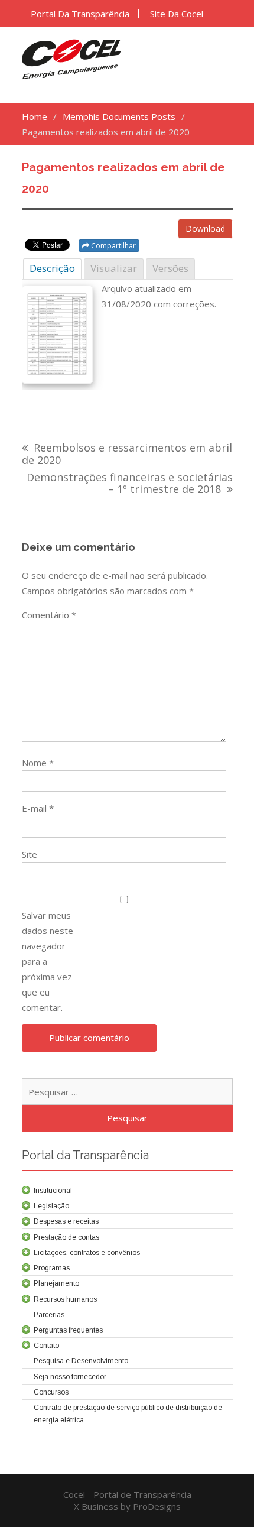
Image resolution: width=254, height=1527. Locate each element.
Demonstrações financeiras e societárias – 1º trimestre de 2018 (130, 484)
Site (29, 854)
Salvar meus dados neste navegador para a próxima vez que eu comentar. (47, 961)
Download (205, 228)
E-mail (38, 808)
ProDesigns (157, 1506)
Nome (38, 763)
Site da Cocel (176, 13)
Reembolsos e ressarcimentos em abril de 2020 (127, 454)
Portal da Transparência (80, 13)
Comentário (49, 615)
